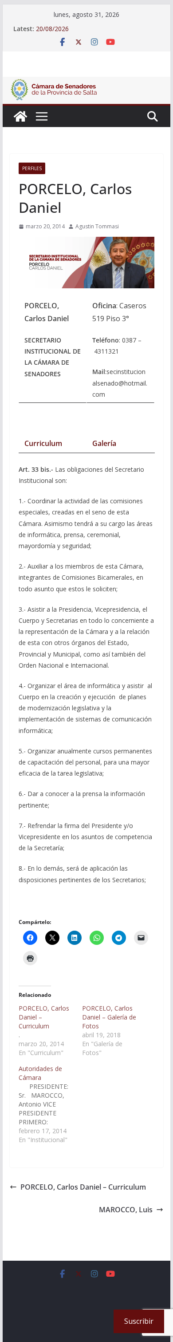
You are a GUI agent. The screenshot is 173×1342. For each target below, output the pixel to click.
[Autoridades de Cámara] (50, 1104)
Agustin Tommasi (97, 226)
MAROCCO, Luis (126, 1210)
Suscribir (138, 1321)
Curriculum (43, 443)
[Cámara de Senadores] (20, 116)
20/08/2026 (52, 28)
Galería (104, 443)
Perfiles (32, 168)
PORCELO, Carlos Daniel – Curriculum (83, 1187)
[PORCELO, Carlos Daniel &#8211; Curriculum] (50, 1030)
